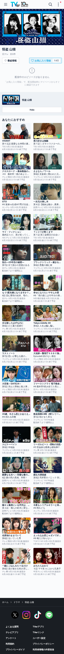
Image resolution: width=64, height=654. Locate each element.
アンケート (11, 638)
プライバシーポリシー (43, 643)
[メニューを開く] (6, 4)
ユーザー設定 (39, 638)
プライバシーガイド (15, 649)
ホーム (5, 602)
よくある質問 (12, 626)
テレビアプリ (12, 632)
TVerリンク (38, 632)
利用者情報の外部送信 (43, 649)
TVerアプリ (38, 626)
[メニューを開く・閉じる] (58, 4)
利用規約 (10, 643)
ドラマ (17, 602)
